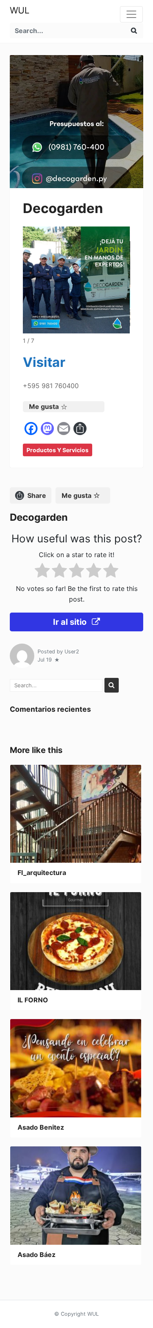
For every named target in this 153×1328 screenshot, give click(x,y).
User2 (71, 651)
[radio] (42, 572)
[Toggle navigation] (131, 14)
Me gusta (44, 406)
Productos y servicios (58, 449)
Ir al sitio (71, 622)
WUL (19, 10)
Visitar (44, 362)
